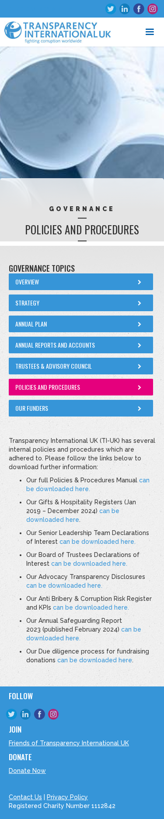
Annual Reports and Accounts (55, 344)
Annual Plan (31, 323)
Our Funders (31, 408)
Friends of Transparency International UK (69, 743)
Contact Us (25, 797)
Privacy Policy (67, 797)
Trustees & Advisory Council (53, 365)
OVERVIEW (27, 281)
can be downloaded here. (97, 541)
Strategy (27, 302)
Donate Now (27, 770)
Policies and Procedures (47, 387)
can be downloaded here (94, 660)
